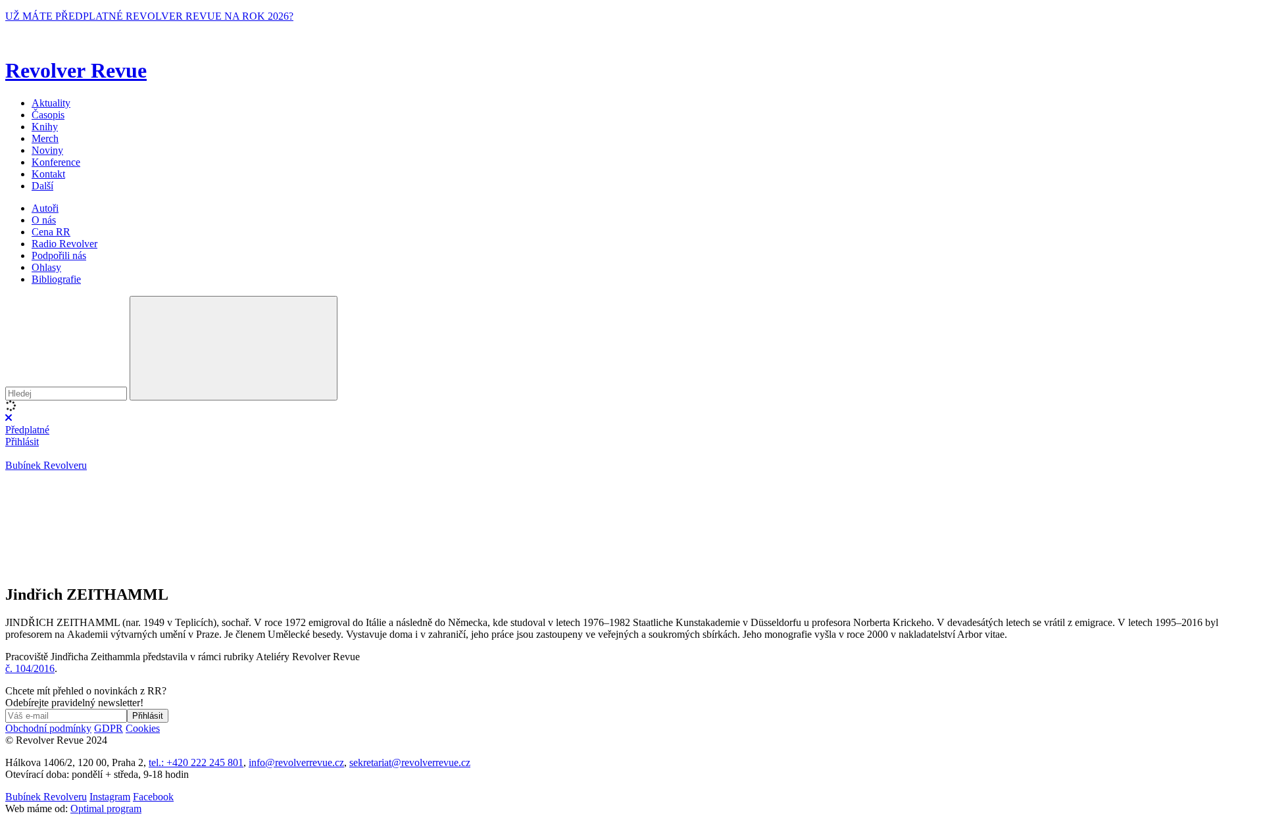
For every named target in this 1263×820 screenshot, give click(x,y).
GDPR (108, 728)
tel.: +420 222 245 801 (196, 762)
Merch (45, 138)
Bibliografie (56, 279)
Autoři (45, 208)
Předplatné (27, 429)
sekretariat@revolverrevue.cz (409, 762)
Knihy (45, 126)
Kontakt (48, 174)
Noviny (47, 150)
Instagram (109, 796)
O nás (44, 220)
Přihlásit (22, 441)
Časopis (48, 114)
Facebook (153, 796)
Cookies (143, 728)
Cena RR (51, 231)
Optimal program (105, 808)
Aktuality (51, 103)
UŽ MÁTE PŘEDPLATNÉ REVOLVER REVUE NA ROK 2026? (149, 16)
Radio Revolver (64, 243)
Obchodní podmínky (48, 728)
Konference (56, 162)
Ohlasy (46, 267)
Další (42, 185)
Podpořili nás (59, 255)
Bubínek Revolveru (46, 465)
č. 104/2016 (30, 668)
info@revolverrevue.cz (296, 762)
